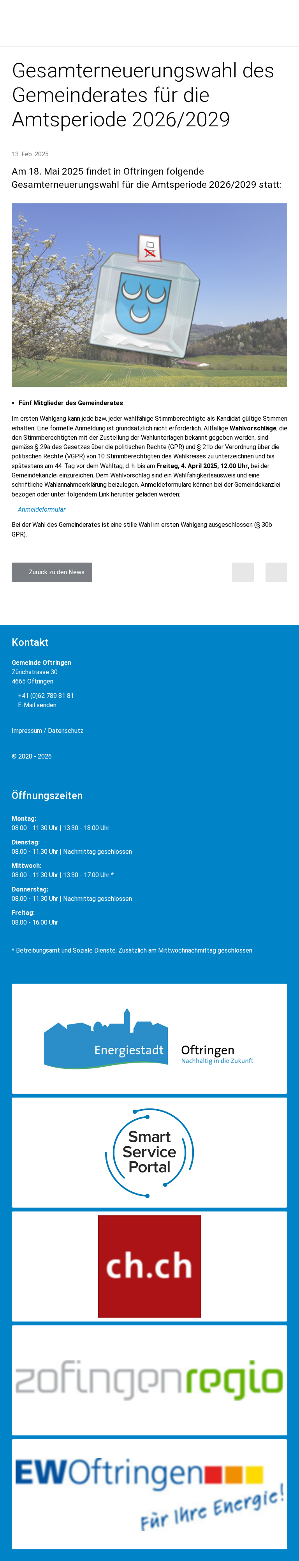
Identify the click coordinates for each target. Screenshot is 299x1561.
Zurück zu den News (54, 572)
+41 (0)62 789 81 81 (45, 695)
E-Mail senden (36, 705)
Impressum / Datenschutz (47, 730)
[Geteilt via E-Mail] (276, 572)
